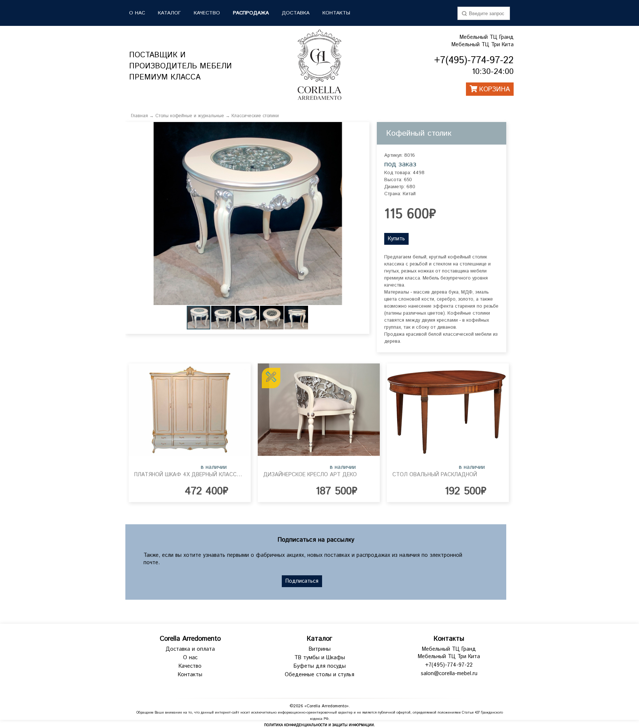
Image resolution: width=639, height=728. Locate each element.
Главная (139, 116)
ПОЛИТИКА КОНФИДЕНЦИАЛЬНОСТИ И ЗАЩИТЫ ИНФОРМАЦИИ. (319, 725)
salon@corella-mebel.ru (449, 673)
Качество (190, 666)
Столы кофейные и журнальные (189, 116)
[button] (363, 129)
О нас (190, 657)
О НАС (137, 13)
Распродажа (251, 13)
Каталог (319, 639)
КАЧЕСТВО (207, 13)
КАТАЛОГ (169, 13)
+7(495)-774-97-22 (449, 665)
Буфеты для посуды (320, 666)
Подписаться (301, 581)
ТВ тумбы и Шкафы (319, 657)
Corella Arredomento (190, 639)
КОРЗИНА (493, 89)
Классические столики (255, 116)
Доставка (296, 13)
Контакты (336, 13)
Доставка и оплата (190, 649)
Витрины (320, 649)
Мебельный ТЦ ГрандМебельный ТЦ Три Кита (483, 41)
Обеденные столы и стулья (319, 674)
